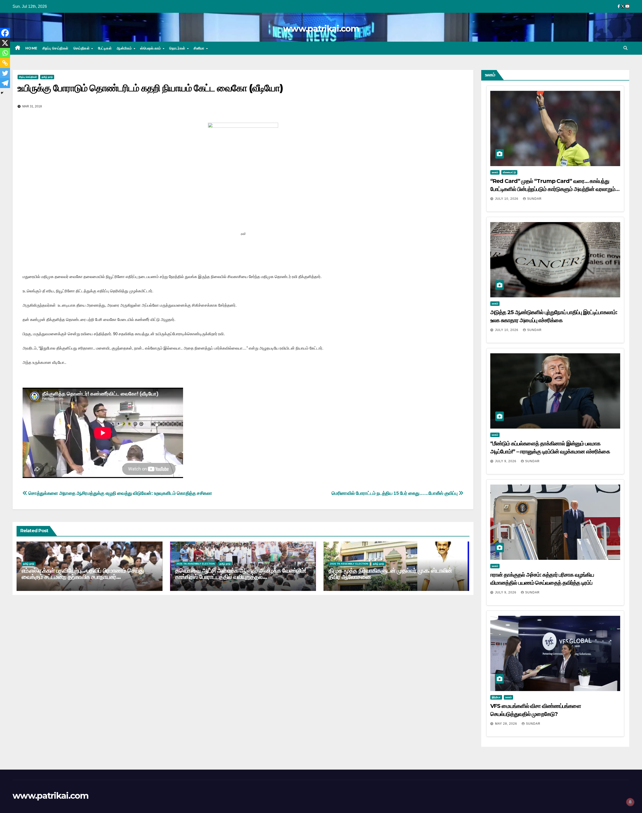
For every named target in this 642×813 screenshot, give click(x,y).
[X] (5, 43)
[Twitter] (5, 73)
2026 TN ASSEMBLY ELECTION (196, 563)
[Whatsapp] (5, 53)
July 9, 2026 (506, 461)
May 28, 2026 (506, 723)
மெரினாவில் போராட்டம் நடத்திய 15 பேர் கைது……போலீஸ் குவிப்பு (395, 493)
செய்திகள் (82, 48)
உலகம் (495, 172)
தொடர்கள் (177, 48)
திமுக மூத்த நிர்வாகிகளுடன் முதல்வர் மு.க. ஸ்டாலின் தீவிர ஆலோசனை (390, 573)
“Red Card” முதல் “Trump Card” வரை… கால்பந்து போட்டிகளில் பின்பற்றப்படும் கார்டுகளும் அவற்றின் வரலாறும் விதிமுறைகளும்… (552, 189)
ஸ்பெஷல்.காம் (151, 48)
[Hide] (2, 93)
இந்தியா (496, 697)
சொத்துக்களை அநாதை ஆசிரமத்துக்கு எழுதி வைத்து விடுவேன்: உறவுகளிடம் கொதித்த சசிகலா (119, 493)
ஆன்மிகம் (125, 48)
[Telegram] (5, 83)
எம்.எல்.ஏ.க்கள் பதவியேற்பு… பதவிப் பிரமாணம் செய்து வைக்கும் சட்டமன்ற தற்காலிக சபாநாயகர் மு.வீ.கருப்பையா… (83, 577)
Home (31, 48)
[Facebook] (5, 33)
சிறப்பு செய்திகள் (55, 48)
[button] (625, 48)
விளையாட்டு (509, 172)
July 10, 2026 (507, 198)
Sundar (534, 198)
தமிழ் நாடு (47, 77)
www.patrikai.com (321, 28)
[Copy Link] (5, 63)
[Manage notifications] (630, 802)
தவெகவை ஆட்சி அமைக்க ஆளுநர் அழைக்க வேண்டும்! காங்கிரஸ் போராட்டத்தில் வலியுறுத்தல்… (240, 573)
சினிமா (199, 48)
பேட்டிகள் (105, 48)
